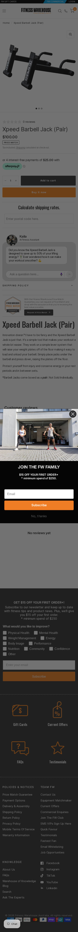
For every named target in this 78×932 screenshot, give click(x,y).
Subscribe (39, 505)
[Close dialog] (72, 414)
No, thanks (39, 516)
